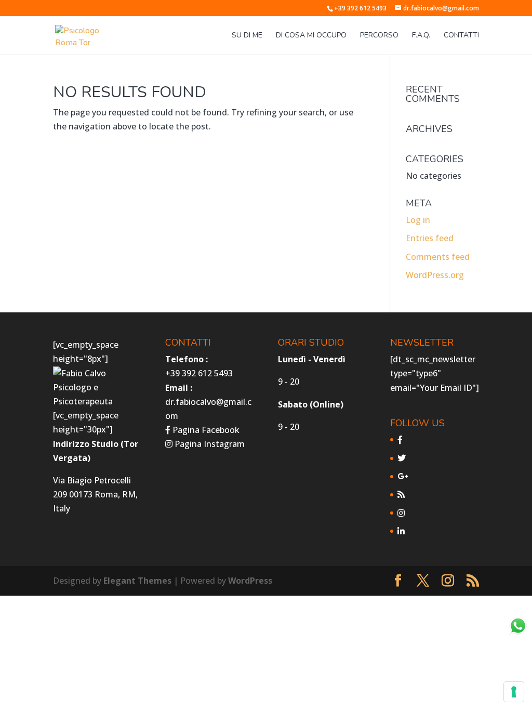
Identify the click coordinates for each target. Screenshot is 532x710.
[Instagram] (401, 513)
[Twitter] (401, 458)
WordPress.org (435, 275)
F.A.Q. (421, 36)
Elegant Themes (137, 580)
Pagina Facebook (205, 430)
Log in (418, 220)
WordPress (250, 580)
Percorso (379, 36)
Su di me (247, 36)
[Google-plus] (402, 476)
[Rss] (401, 494)
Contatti (461, 36)
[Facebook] (400, 440)
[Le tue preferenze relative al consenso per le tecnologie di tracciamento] (514, 692)
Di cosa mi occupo (311, 36)
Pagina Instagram (208, 444)
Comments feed (438, 256)
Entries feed (430, 238)
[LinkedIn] (401, 531)
